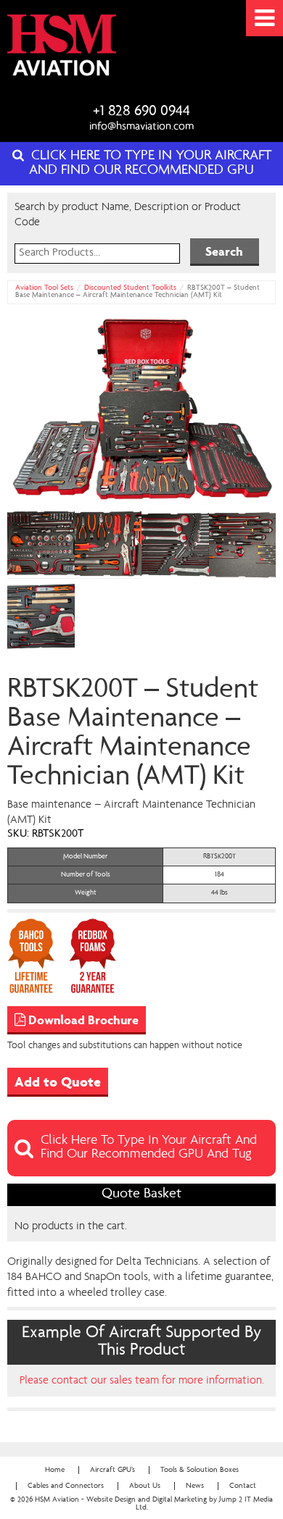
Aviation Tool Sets (44, 288)
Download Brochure (82, 1020)
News (195, 1486)
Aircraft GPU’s (112, 1470)
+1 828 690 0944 (141, 112)
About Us (144, 1486)
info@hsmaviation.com (141, 127)
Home (55, 1470)
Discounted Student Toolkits (130, 288)
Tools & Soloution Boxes (199, 1470)
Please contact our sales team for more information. (142, 1380)
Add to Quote (58, 1082)
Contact (242, 1486)
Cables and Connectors (66, 1486)
